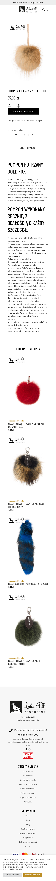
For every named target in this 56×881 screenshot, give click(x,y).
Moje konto (28, 771)
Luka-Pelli (21, 268)
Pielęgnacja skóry (28, 793)
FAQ (28, 820)
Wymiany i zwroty (28, 797)
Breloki (20, 421)
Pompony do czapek (34, 121)
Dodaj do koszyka (23, 111)
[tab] (22, 148)
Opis (22, 147)
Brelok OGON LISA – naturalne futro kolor (28, 583)
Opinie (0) (31, 147)
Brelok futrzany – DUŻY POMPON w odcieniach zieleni (24, 662)
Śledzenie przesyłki (28, 780)
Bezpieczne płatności (28, 833)
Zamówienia (28, 776)
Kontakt (28, 846)
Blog (28, 825)
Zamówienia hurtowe (28, 784)
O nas (28, 816)
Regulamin (28, 838)
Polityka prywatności (28, 842)
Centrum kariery (28, 829)
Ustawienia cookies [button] (12, 875)
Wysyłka (28, 802)
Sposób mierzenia (27, 789)
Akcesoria (21, 121)
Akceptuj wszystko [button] (32, 875)
